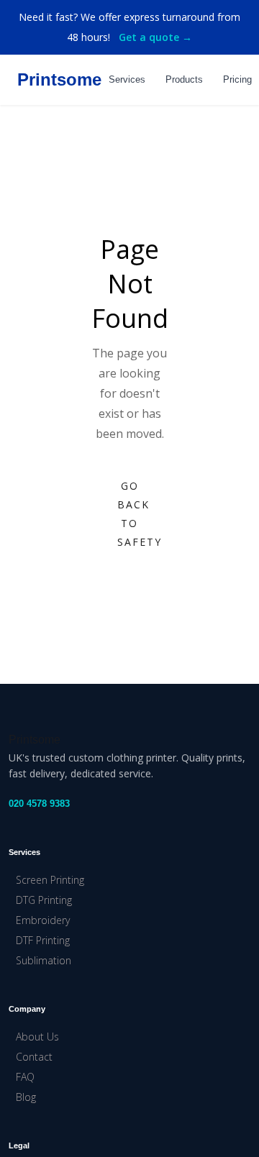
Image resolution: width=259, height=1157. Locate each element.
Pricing (237, 79)
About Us (37, 1036)
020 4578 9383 (39, 803)
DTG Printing (44, 900)
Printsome (59, 79)
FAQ (25, 1077)
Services (127, 79)
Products (184, 79)
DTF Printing (43, 940)
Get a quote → (155, 37)
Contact (34, 1057)
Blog (26, 1097)
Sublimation (43, 960)
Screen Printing (50, 880)
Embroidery (43, 920)
